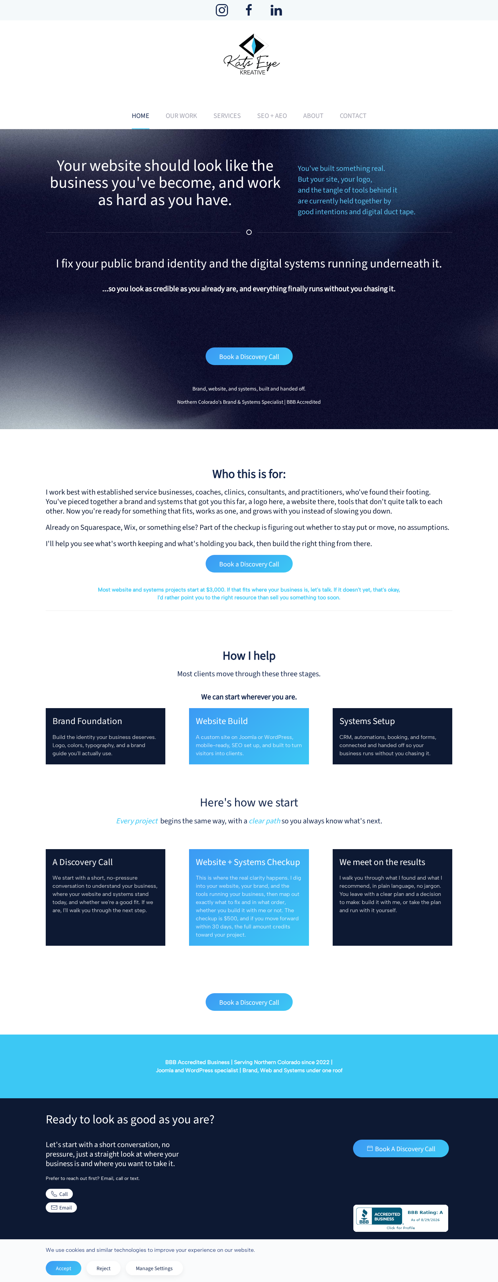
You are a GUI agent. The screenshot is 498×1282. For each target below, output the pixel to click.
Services (227, 115)
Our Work (181, 115)
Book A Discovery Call (405, 1148)
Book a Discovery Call (249, 356)
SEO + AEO (272, 115)
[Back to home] (249, 61)
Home (140, 115)
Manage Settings (154, 1268)
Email (65, 1207)
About (313, 115)
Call (63, 1193)
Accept (63, 1268)
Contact (353, 115)
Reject (103, 1268)
